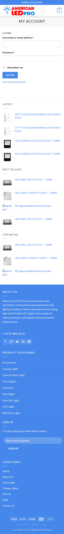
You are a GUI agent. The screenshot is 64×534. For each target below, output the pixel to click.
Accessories (9, 362)
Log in (10, 75)
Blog (5, 499)
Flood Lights (9, 381)
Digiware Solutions (41, 529)
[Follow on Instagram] (11, 341)
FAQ (45, 524)
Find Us (6, 493)
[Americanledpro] (18, 10)
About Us (7, 476)
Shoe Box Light (10, 400)
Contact (35, 524)
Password (8, 52)
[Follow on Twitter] (17, 341)
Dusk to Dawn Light (13, 375)
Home (6, 471)
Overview (22, 524)
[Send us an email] (23, 341)
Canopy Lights (10, 368)
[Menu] (43, 10)
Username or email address (18, 37)
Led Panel (7, 387)
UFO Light (8, 406)
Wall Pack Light (11, 412)
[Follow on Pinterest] (29, 341)
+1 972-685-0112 (13, 333)
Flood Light (8, 482)
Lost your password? (14, 81)
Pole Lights (8, 393)
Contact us (8, 505)
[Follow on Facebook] (5, 341)
